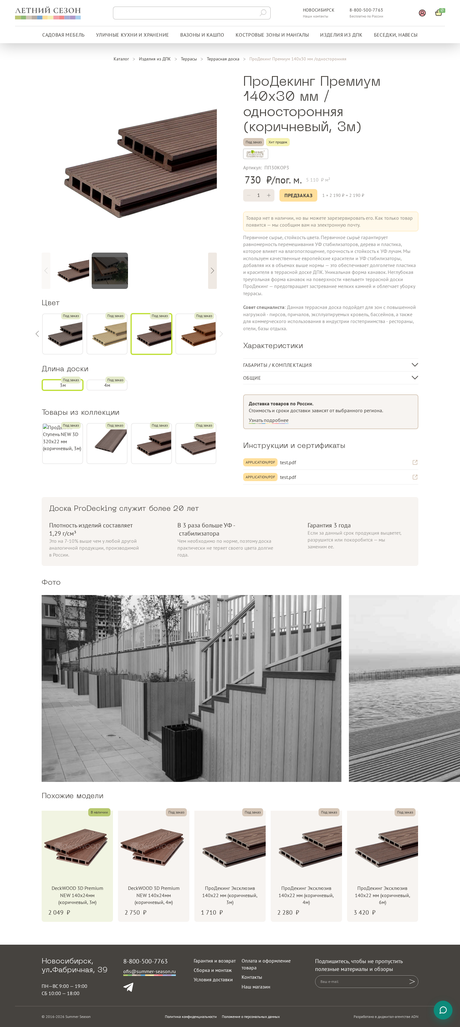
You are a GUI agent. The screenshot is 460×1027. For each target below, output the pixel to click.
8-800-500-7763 (366, 10)
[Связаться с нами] (443, 1010)
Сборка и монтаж (213, 970)
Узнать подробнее (269, 420)
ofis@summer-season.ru (149, 971)
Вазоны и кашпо (202, 35)
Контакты (252, 977)
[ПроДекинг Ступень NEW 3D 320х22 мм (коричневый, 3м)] (62, 443)
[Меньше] (249, 195)
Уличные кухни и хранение (132, 35)
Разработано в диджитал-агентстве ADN (386, 1016)
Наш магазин (256, 986)
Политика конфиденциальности (191, 1016)
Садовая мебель (63, 35)
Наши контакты (315, 16)
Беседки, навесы (396, 35)
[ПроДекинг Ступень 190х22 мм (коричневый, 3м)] (107, 443)
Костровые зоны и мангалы (272, 35)
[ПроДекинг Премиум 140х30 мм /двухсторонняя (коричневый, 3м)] (151, 443)
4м (107, 385)
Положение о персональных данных (251, 1016)
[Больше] (269, 195)
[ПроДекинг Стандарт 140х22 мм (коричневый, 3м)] (196, 443)
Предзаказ (298, 195)
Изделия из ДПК (341, 35)
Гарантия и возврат (215, 961)
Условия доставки (213, 979)
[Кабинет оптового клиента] (422, 13)
